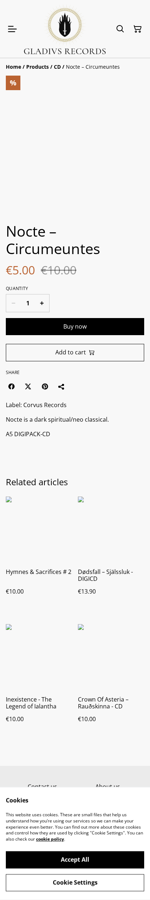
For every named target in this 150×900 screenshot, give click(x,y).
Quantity (17, 288)
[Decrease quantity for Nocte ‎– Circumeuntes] (13, 303)
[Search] (120, 29)
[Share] (61, 386)
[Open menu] (12, 29)
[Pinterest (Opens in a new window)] (44, 386)
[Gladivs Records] (65, 29)
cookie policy (50, 839)
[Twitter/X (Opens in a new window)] (28, 386)
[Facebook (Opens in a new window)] (11, 386)
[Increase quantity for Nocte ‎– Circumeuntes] (42, 303)
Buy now (75, 326)
